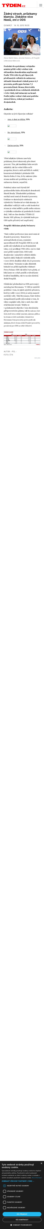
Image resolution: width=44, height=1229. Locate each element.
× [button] (41, 1163)
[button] (22, 1181)
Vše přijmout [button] (22, 1214)
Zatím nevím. (13, 145)
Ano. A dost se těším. (16, 119)
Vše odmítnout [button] (22, 1220)
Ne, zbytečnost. (14, 132)
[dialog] (22, 1195)
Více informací (37, 1178)
